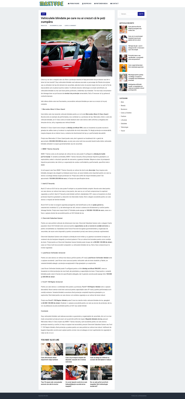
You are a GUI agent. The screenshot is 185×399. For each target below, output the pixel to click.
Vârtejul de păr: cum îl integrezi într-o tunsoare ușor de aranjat (136, 47)
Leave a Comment (70, 25)
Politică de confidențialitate (138, 395)
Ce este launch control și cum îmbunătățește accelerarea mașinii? (76, 384)
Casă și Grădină (126, 113)
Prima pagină (74, 3)
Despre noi (87, 3)
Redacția (44, 25)
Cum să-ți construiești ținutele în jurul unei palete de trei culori (135, 38)
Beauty (123, 105)
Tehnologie (124, 127)
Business (124, 109)
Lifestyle (124, 120)
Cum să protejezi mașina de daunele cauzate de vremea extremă (76, 360)
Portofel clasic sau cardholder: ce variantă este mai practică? (135, 57)
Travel (123, 131)
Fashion (123, 116)
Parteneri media (101, 3)
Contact (115, 3)
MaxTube (41, 395)
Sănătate (124, 123)
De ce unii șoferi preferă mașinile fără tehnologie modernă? (99, 384)
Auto (43, 14)
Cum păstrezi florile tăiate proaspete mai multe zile (135, 28)
